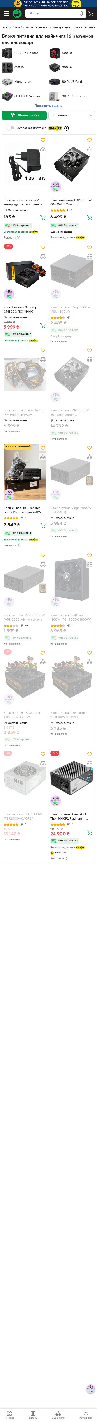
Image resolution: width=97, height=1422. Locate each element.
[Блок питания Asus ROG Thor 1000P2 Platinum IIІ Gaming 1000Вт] (71, 778)
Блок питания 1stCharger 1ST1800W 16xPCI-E (68, 715)
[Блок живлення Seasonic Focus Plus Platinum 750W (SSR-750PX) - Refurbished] (25, 472)
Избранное (85, 1418)
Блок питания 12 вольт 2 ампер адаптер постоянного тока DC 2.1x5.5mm (24, 203)
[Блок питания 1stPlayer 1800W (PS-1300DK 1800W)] (71, 579)
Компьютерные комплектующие (46, 27)
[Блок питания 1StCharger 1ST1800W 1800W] (25, 677)
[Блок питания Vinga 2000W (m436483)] (71, 472)
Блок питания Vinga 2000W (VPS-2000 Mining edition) (24, 617)
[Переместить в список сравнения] (42, 149)
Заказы (33, 1418)
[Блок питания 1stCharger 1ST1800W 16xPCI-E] (71, 677)
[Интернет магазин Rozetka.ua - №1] (17, 13)
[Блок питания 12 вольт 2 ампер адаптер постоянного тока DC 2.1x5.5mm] (25, 164)
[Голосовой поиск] (81, 13)
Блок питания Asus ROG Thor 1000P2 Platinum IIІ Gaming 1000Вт (68, 817)
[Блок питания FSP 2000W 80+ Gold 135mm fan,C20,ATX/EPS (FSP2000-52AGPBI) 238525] (71, 374)
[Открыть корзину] (90, 13)
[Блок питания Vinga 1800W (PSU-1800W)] (71, 271)
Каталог (9, 1418)
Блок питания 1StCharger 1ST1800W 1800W (22, 715)
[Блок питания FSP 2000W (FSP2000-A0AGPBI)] (25, 778)
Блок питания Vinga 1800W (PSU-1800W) (70, 309)
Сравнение (58, 1418)
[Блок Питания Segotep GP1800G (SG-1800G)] (25, 271)
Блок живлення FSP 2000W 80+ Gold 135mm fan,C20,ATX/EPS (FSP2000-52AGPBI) (71, 203)
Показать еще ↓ (48, 106)
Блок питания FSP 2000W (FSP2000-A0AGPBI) (23, 816)
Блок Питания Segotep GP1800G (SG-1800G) (20, 309)
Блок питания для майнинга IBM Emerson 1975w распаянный (24, 413)
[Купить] (42, 217)
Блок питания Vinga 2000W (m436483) (71, 510)
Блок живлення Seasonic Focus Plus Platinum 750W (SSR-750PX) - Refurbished (23, 511)
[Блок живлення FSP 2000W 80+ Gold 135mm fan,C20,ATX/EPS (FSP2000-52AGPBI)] (71, 164)
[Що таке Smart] (66, 128)
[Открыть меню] (6, 13)
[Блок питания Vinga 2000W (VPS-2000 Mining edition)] (25, 579)
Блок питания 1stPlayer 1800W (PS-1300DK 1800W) (70, 617)
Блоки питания (84, 27)
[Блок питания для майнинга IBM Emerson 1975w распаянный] (25, 374)
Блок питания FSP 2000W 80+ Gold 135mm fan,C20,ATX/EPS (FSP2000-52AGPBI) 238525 (71, 413)
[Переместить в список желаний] (42, 140)
